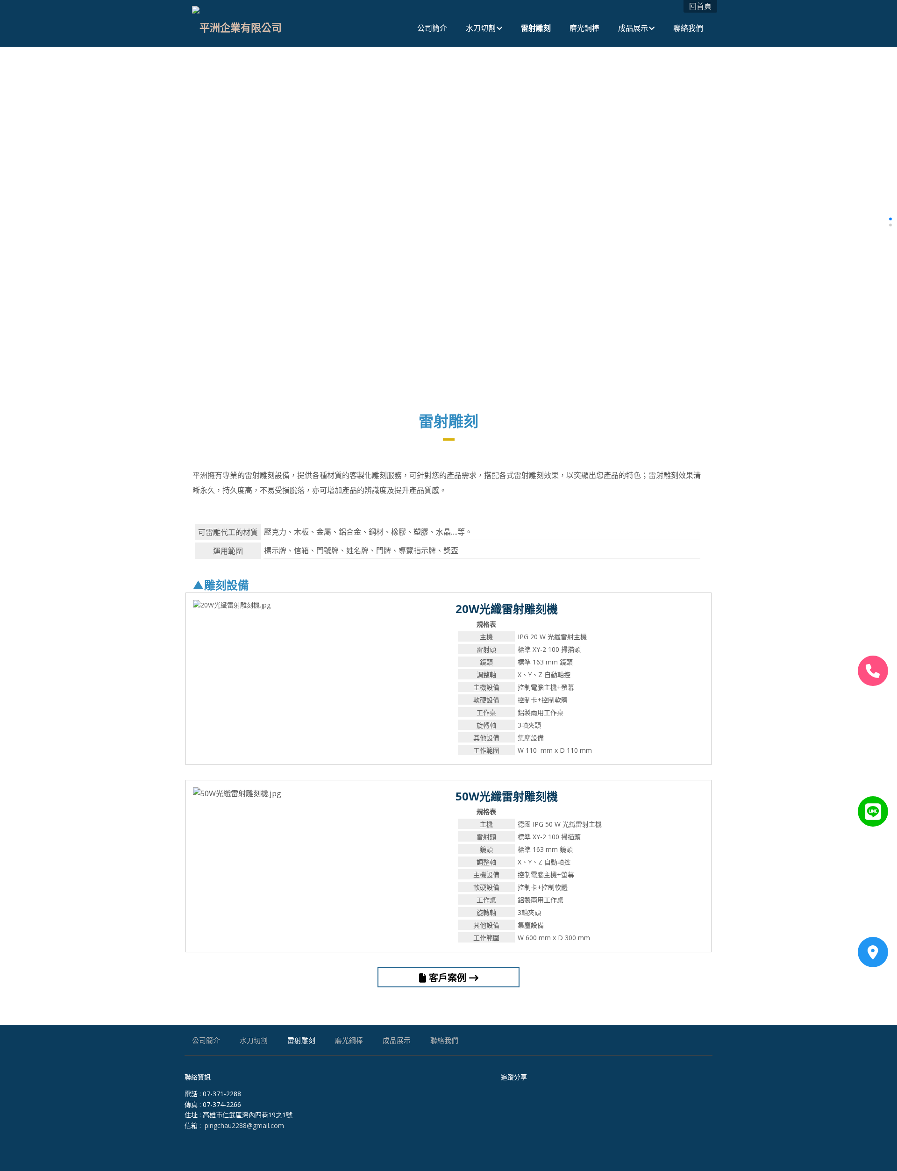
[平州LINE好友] (873, 811)
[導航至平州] (873, 952)
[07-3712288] (873, 671)
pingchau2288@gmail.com (244, 1125)
